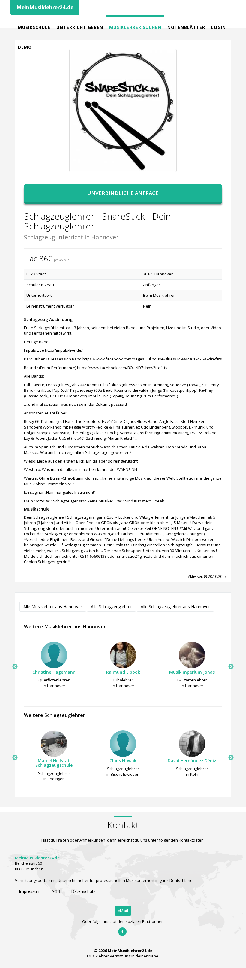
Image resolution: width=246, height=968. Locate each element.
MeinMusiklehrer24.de (45, 7)
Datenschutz (83, 891)
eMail (123, 910)
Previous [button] (15, 667)
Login (218, 27)
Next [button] (231, 667)
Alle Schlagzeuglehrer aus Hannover (175, 606)
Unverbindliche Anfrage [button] (123, 193)
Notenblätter (186, 27)
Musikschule (34, 27)
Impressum (30, 891)
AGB (56, 891)
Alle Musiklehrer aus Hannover (52, 606)
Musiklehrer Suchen (135, 27)
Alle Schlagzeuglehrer (111, 606)
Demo (25, 47)
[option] (54, 667)
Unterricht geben (79, 27)
